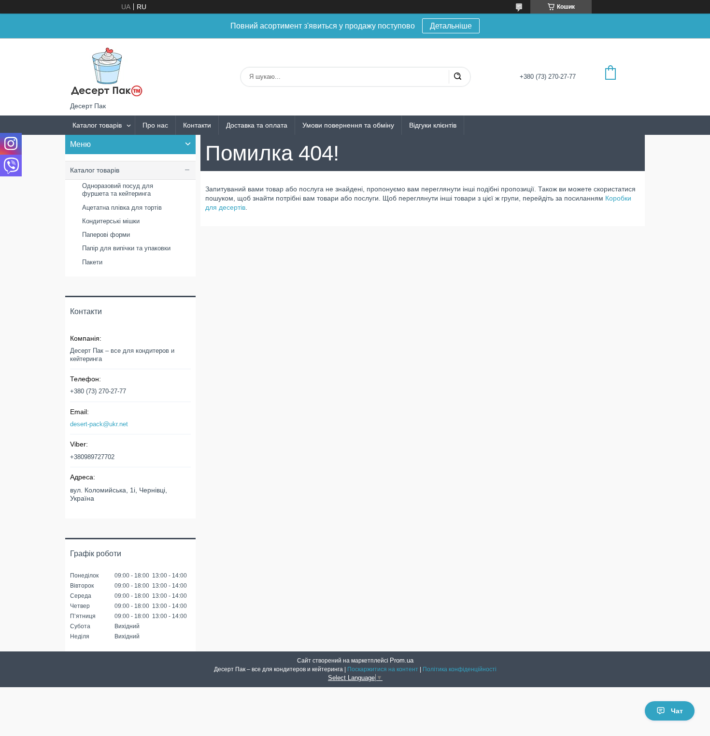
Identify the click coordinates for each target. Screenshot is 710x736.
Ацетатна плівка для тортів (122, 207)
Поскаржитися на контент (382, 669)
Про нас (155, 125)
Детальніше (451, 26)
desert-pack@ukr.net (99, 424)
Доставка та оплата (256, 125)
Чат (677, 711)
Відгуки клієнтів (432, 125)
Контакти (197, 125)
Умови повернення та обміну (348, 125)
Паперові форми (106, 234)
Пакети (92, 262)
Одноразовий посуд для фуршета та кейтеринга (117, 189)
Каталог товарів (97, 125)
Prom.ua (401, 660)
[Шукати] (457, 77)
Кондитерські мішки (111, 221)
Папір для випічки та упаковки (126, 248)
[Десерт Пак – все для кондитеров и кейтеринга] (106, 70)
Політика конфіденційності (460, 669)
